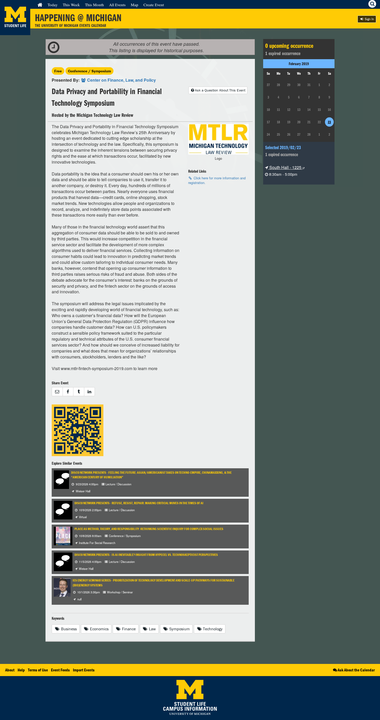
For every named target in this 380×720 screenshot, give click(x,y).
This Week (71, 4)
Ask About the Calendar (356, 669)
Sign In (369, 19)
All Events (117, 4)
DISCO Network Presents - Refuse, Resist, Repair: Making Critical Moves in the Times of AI (138, 503)
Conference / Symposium (89, 70)
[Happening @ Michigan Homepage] (15, 32)
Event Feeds (60, 669)
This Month (94, 4)
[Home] (39, 4)
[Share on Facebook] (68, 391)
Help (21, 669)
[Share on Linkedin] (89, 391)
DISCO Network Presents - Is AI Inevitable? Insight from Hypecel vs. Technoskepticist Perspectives (146, 555)
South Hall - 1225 (285, 167)
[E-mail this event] (57, 391)
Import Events (84, 669)
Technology (212, 628)
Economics (99, 628)
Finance (128, 628)
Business (68, 628)
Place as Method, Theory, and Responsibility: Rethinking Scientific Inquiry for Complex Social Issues (148, 529)
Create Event (153, 4)
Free (58, 70)
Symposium (179, 628)
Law (152, 628)
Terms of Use (38, 669)
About (9, 669)
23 (329, 122)
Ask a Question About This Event (220, 90)
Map (134, 4)
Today (53, 4)
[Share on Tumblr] (78, 391)
